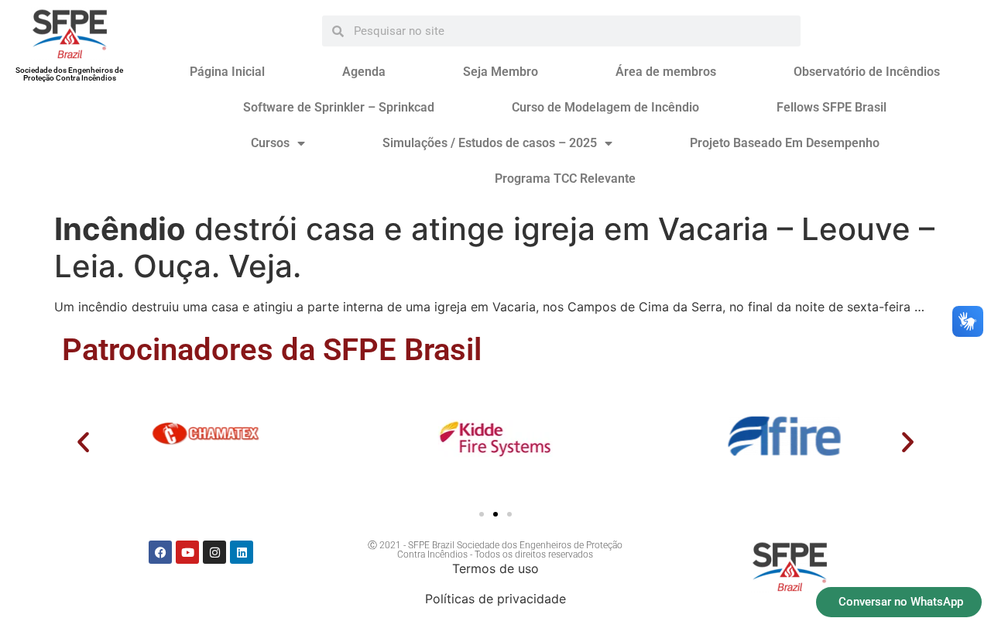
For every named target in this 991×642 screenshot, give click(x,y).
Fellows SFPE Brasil (831, 107)
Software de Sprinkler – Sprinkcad (338, 107)
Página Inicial (227, 71)
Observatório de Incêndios (867, 71)
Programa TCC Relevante (565, 178)
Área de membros (666, 71)
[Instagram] (214, 552)
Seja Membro (500, 71)
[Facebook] (160, 552)
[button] (83, 441)
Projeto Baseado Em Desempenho (785, 143)
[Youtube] (187, 552)
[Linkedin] (241, 552)
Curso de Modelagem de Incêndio (605, 107)
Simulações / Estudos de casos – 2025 (489, 143)
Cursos (270, 143)
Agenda (364, 71)
